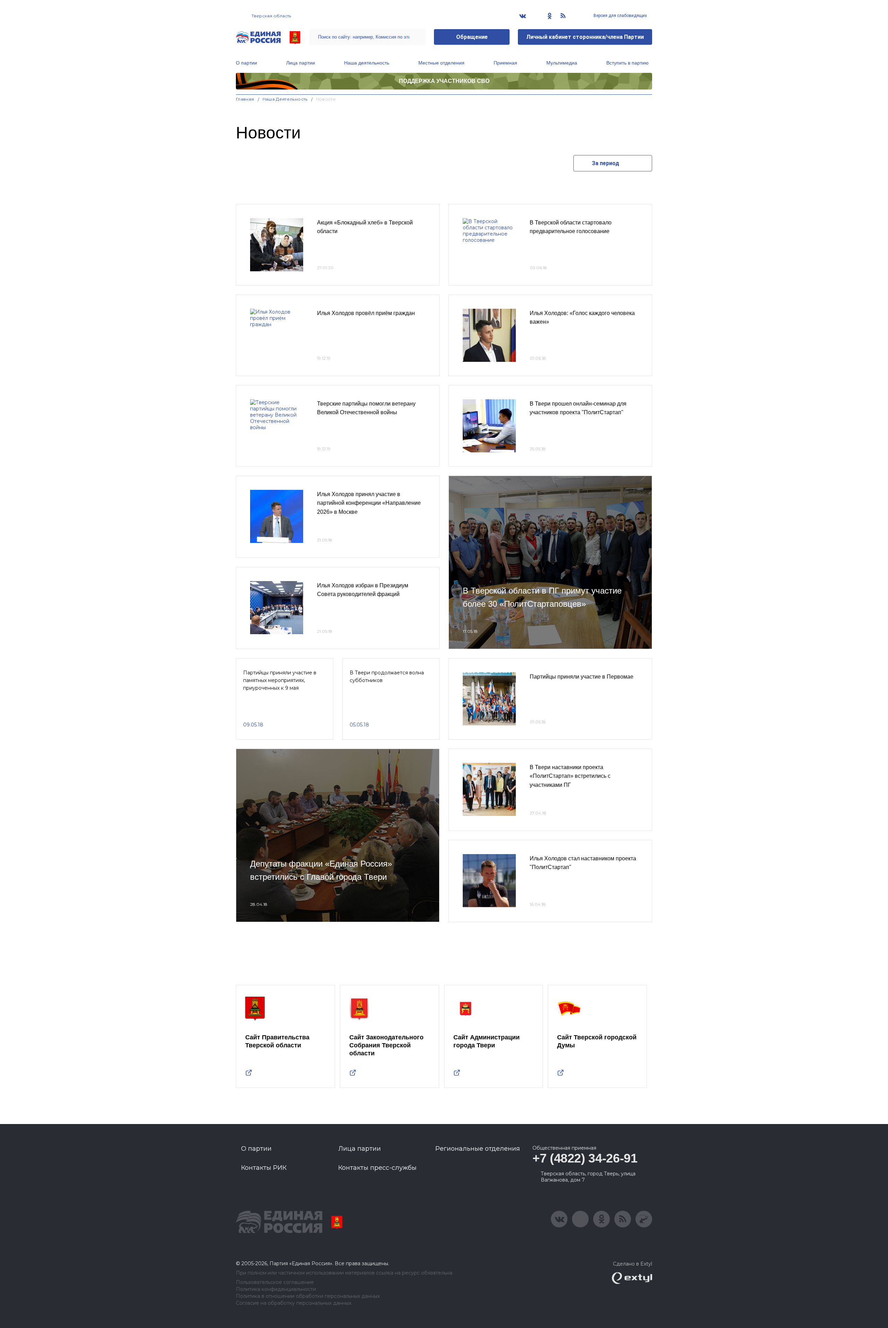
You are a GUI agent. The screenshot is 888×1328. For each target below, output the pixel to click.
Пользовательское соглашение (275, 1282)
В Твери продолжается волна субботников (387, 676)
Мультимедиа (561, 63)
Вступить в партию (627, 63)
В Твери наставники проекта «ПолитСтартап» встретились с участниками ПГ (570, 776)
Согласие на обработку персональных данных (293, 1303)
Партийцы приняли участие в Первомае (581, 677)
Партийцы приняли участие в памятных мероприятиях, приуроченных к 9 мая (279, 680)
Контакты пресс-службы (377, 1168)
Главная (245, 99)
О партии (246, 63)
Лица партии (300, 63)
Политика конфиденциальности (276, 1289)
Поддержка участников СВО (444, 81)
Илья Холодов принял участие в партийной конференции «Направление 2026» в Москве (369, 503)
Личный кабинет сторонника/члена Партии (585, 37)
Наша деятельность (366, 63)
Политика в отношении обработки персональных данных (308, 1296)
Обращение (472, 37)
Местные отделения (441, 63)
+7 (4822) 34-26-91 (585, 1158)
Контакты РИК (264, 1168)
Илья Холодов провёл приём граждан (366, 313)
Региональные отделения (477, 1148)
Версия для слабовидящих (619, 15)
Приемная (505, 63)
